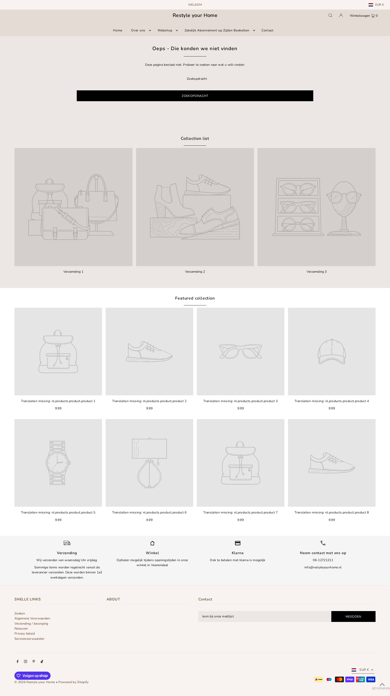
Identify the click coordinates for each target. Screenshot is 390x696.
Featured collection (195, 298)
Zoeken (19, 613)
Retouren (21, 628)
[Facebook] (18, 662)
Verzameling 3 (317, 271)
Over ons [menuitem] (138, 30)
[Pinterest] (33, 662)
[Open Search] (330, 15)
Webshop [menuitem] (165, 30)
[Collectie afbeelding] (73, 207)
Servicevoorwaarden (29, 639)
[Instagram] (25, 662)
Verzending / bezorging (31, 623)
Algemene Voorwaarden (32, 618)
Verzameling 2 (195, 271)
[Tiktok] (42, 662)
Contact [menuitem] (268, 30)
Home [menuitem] (117, 30)
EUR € (379, 5)
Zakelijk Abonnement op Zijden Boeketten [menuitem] (217, 30)
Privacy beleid (24, 633)
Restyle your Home (195, 15)
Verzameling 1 (73, 271)
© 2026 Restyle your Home (34, 682)
